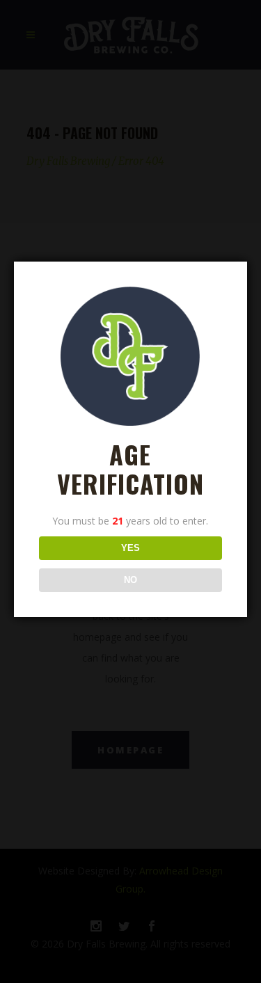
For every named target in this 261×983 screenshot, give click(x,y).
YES (130, 548)
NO (130, 580)
